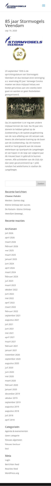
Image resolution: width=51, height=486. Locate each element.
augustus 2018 (12, 411)
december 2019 (12, 393)
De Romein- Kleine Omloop (18, 209)
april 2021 (10, 337)
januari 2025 (11, 259)
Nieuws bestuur (12, 444)
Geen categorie (12, 435)
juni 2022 (9, 294)
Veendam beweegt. (14, 213)
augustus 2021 (12, 320)
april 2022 (10, 302)
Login (7, 460)
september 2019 (13, 402)
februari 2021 (11, 346)
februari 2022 (11, 311)
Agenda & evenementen (16, 431)
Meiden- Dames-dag (14, 200)
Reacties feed (11, 468)
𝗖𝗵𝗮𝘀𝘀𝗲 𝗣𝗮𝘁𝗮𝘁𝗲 (13, 196)
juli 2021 (9, 324)
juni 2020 (9, 372)
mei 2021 (9, 333)
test (7, 448)
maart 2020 (10, 380)
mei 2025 (9, 250)
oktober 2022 (11, 289)
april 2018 (10, 419)
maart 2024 (10, 272)
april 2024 (10, 268)
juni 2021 (9, 328)
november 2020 (12, 354)
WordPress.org (12, 473)
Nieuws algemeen (13, 440)
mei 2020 (9, 376)
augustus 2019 (12, 406)
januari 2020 (11, 389)
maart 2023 (10, 285)
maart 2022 (10, 307)
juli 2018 (9, 415)
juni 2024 (9, 263)
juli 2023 (9, 281)
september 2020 (13, 359)
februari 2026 (11, 246)
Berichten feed (12, 464)
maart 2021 (10, 341)
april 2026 (10, 237)
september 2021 (13, 315)
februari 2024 (11, 276)
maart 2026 (10, 242)
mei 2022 (9, 298)
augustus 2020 (12, 363)
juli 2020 (9, 367)
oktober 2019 (11, 398)
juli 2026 (9, 233)
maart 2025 (10, 254)
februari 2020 (11, 385)
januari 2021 (11, 350)
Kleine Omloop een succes (17, 204)
